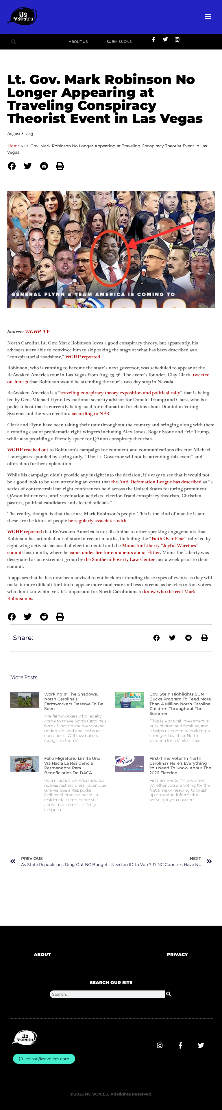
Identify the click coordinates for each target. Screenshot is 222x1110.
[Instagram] (177, 39)
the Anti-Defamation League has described (156, 482)
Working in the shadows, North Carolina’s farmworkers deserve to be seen (73, 701)
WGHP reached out (27, 450)
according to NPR (90, 413)
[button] (208, 16)
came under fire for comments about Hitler (115, 552)
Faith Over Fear (167, 538)
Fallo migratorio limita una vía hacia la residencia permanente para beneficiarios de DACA (72, 765)
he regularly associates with (97, 521)
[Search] (168, 994)
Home (13, 146)
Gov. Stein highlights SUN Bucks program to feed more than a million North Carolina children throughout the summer (180, 703)
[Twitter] (165, 39)
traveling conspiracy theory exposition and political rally (120, 393)
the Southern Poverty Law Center (119, 559)
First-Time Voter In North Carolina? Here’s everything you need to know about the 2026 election (180, 765)
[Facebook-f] (153, 39)
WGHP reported (82, 357)
